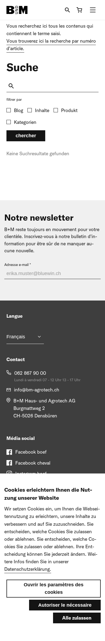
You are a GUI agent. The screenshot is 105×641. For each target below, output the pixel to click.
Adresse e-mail (16, 264)
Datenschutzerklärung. (27, 569)
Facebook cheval (32, 463)
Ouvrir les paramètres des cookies (53, 588)
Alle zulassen (77, 618)
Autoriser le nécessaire (65, 605)
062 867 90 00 (30, 373)
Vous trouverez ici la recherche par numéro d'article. (51, 44)
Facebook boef (31, 452)
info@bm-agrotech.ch (36, 390)
